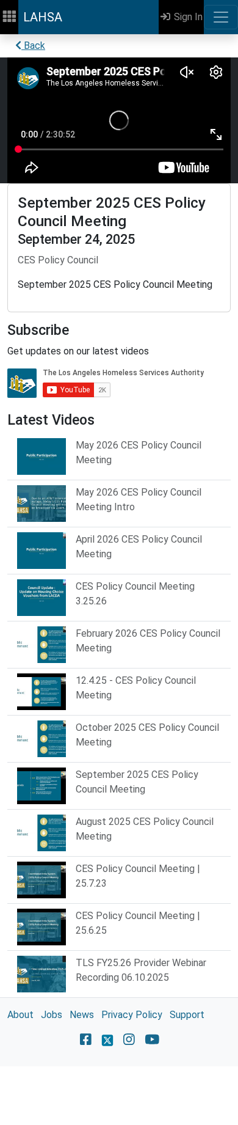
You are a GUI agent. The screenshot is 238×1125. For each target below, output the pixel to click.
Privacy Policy (131, 1015)
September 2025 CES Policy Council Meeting (137, 782)
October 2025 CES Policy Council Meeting (147, 735)
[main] (119, 550)
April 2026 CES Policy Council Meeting (139, 546)
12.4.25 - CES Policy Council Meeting (136, 688)
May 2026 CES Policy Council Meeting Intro (138, 499)
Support (187, 1015)
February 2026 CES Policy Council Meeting (148, 641)
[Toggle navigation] (221, 17)
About (20, 1015)
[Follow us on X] (107, 1039)
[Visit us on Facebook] (86, 1039)
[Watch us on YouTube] (152, 1039)
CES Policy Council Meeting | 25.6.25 (138, 923)
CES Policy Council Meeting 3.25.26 (135, 594)
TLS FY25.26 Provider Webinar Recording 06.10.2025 (141, 970)
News (82, 1015)
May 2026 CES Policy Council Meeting (138, 452)
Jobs (51, 1015)
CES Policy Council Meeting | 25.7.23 (138, 876)
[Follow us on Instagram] (129, 1039)
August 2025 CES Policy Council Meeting (145, 829)
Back (33, 45)
